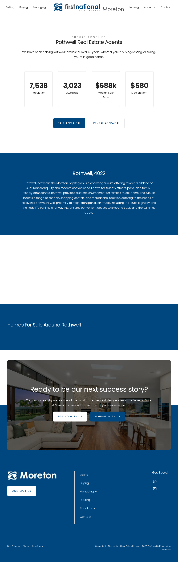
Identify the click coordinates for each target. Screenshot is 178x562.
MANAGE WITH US (107, 416)
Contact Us (21, 491)
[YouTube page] (161, 489)
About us (150, 7)
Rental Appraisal (106, 123)
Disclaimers (37, 546)
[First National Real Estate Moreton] (89, 7)
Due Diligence (13, 546)
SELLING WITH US (70, 416)
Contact (166, 7)
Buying (23, 7)
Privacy (26, 546)
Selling (10, 7)
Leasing (134, 7)
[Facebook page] (161, 482)
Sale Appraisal (69, 123)
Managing (39, 7)
